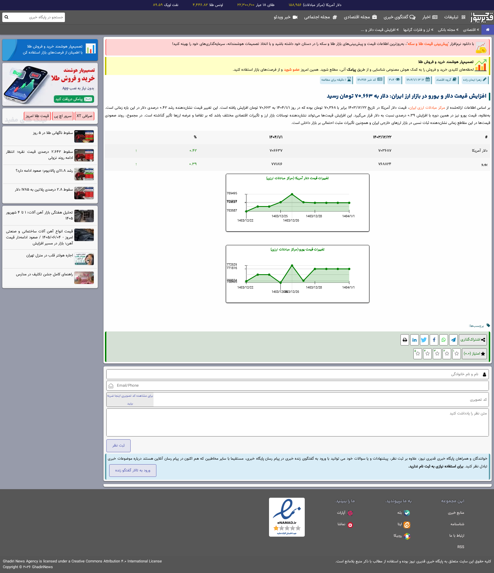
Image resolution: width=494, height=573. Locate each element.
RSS (460, 547)
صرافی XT (84, 116)
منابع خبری (456, 513)
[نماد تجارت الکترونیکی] (287, 536)
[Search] (6, 17)
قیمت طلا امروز (37, 116)
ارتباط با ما (456, 536)
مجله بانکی (447, 30)
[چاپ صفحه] (405, 339)
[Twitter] (424, 339)
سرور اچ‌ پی (62, 116)
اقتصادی (470, 30)
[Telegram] (453, 339)
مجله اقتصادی (357, 17)
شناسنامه (457, 524)
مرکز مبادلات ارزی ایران (427, 108)
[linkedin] (414, 339)
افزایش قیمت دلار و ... (379, 30)
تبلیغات (451, 17)
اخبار (427, 17)
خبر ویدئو (283, 17)
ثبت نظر (118, 445)
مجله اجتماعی (317, 17)
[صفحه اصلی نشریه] (487, 30)
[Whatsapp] (443, 339)
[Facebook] (434, 339)
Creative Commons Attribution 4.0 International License (116, 561)
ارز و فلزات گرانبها (417, 30)
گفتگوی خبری (396, 17)
